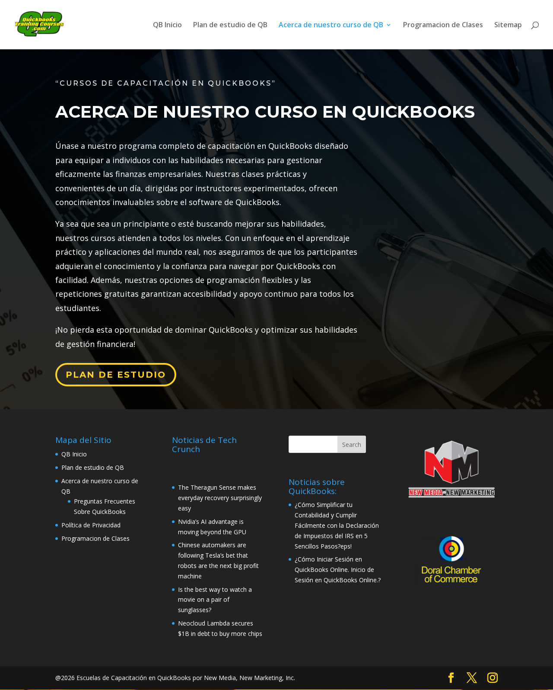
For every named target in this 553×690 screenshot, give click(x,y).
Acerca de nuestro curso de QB (331, 25)
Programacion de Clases (443, 25)
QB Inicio (167, 25)
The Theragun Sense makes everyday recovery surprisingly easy (220, 497)
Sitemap (508, 25)
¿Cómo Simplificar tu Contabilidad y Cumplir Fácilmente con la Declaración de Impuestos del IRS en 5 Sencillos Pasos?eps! (337, 525)
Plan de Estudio (116, 374)
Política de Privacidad (91, 525)
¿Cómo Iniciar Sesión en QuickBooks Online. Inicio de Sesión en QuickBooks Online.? (338, 569)
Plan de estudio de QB (230, 25)
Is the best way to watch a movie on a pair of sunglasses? (215, 599)
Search (351, 444)
